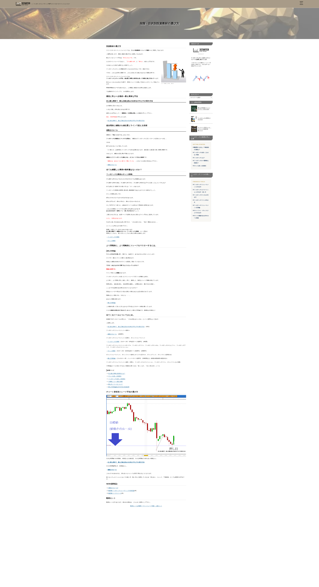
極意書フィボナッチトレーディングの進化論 (121, 490)
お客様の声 (195, 356)
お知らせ (194, 389)
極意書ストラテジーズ (114, 493)
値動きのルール (112, 164)
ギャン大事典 (111, 240)
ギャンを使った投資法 (114, 376)
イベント (193, 391)
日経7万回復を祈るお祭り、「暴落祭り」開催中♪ (200, 328)
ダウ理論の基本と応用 (200, 276)
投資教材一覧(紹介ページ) (161, 552)
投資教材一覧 (194, 360)
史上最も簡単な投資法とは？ (116, 373)
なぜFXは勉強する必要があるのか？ (201, 373)
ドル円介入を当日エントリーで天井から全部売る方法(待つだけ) (201, 321)
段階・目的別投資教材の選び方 (199, 368)
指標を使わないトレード (200, 273)
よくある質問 (196, 352)
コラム (192, 385)
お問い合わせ (194, 350)
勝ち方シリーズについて (115, 384)
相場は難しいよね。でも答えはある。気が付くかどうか (201, 325)
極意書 (194, 366)
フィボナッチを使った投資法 (116, 379)
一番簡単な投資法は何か (199, 377)
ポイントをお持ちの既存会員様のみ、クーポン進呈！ (201, 336)
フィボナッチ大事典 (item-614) (204, 118)
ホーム (156, 549)
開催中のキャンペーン (198, 364)
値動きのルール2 (113, 488)
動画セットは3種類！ (198, 370)
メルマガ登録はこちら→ (201, 427)
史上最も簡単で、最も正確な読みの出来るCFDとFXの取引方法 (126, 120)
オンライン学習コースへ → (161, 570)
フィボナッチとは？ (199, 157)
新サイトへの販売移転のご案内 (162, 567)
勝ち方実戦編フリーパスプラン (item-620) (204, 108)
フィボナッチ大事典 (113, 237)
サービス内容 (196, 358)
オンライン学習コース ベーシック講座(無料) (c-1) (204, 129)
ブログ (194, 387)
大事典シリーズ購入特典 (115, 381)
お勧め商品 (195, 362)
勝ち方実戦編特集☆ (159, 560)
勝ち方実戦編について (198, 383)
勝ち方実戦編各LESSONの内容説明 (118, 387)
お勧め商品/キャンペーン (161, 556)
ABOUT (192, 354)
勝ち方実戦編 (111, 302)
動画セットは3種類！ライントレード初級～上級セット (146, 506)
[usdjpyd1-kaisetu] (146, 425)
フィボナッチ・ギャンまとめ (198, 375)
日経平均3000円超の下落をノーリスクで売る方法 (201, 332)
